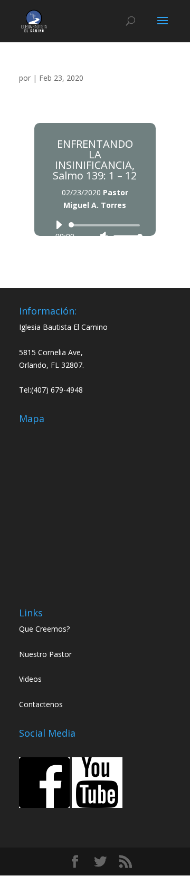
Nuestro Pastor (45, 654)
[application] (95, 230)
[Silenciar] (104, 236)
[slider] (125, 236)
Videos (30, 679)
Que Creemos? (44, 629)
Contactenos (41, 704)
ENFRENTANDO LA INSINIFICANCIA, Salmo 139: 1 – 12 (95, 160)
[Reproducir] (58, 224)
